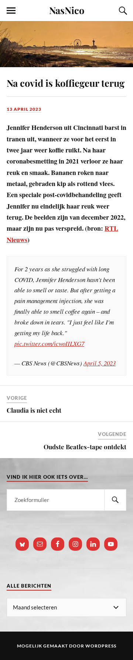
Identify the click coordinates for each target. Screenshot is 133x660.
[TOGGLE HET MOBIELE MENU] (11, 11)
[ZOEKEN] (115, 500)
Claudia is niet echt (34, 410)
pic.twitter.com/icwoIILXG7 (49, 343)
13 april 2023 (24, 109)
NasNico (66, 10)
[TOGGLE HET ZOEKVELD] (121, 11)
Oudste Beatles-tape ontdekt (85, 447)
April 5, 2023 (99, 363)
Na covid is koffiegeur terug (66, 82)
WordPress (100, 646)
